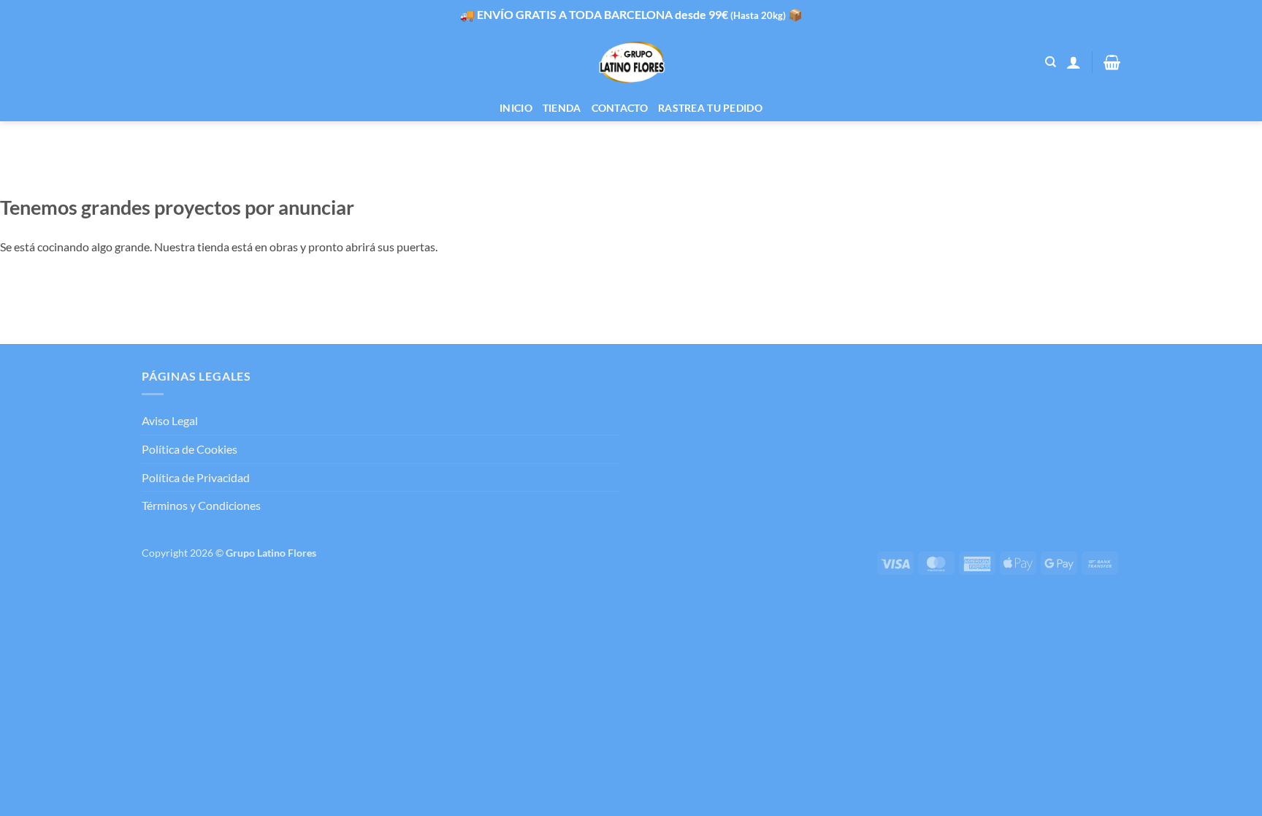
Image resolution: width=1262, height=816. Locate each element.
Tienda (562, 108)
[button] (1073, 62)
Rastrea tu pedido (710, 108)
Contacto (620, 108)
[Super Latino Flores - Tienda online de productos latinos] (631, 62)
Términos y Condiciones (201, 505)
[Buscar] (1050, 62)
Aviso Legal (170, 420)
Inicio (516, 108)
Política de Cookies (189, 449)
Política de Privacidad (196, 477)
